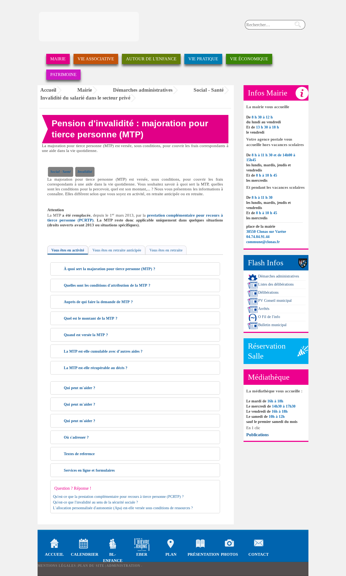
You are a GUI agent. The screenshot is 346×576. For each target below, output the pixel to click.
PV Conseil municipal (275, 301)
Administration (123, 566)
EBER (141, 554)
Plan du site (91, 566)
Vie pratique (203, 59)
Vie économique (249, 59)
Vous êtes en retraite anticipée (116, 250)
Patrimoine (63, 74)
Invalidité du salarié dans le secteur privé (85, 98)
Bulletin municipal (272, 325)
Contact (258, 544)
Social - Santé (209, 90)
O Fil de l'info (269, 317)
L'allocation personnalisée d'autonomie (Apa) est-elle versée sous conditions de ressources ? (123, 508)
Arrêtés (263, 309)
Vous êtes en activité (67, 250)
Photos (229, 544)
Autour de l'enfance (151, 59)
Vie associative (96, 59)
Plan (171, 544)
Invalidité (85, 172)
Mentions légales (57, 566)
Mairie (58, 59)
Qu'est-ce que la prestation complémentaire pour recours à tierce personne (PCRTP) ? (118, 497)
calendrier (83, 544)
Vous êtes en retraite (165, 250)
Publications (257, 434)
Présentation (200, 544)
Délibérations (268, 292)
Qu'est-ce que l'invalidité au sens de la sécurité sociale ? (95, 502)
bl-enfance (112, 544)
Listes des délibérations (276, 284)
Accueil (48, 90)
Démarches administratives (142, 90)
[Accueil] (89, 26)
